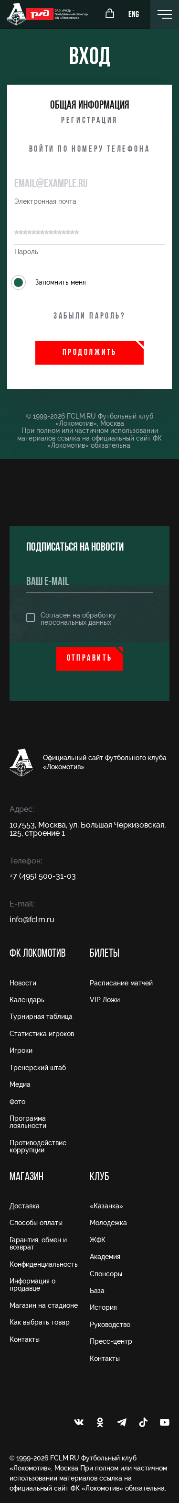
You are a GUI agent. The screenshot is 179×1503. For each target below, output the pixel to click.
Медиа (20, 1084)
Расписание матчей (121, 983)
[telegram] (121, 1423)
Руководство (110, 1324)
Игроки (21, 1050)
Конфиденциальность (44, 1264)
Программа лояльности (28, 1122)
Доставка (25, 1206)
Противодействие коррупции (38, 1146)
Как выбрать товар (40, 1322)
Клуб (99, 1177)
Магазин (26, 1177)
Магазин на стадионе (44, 1305)
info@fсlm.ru (32, 919)
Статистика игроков (42, 1034)
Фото (17, 1101)
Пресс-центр (111, 1341)
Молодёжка (108, 1223)
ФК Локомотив (37, 954)
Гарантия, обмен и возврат (38, 1243)
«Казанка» (106, 1206)
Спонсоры (106, 1274)
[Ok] (100, 1423)
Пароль (26, 251)
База (97, 1290)
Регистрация (89, 121)
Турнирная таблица (41, 1016)
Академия (105, 1256)
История (103, 1307)
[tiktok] (143, 1423)
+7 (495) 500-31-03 (43, 876)
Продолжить (90, 353)
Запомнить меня (60, 282)
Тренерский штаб (38, 1068)
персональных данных (76, 622)
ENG (133, 15)
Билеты (104, 954)
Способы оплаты (36, 1223)
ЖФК (97, 1240)
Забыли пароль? (89, 316)
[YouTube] (164, 1423)
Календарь (27, 1000)
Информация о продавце (32, 1284)
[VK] (79, 1423)
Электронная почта (45, 201)
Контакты (25, 1339)
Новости (23, 983)
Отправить (89, 658)
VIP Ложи (105, 1000)
